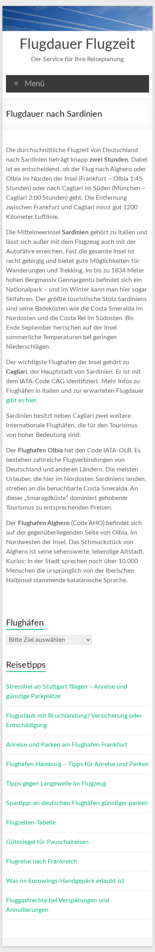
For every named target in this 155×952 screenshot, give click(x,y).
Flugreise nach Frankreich (41, 861)
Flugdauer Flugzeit (77, 44)
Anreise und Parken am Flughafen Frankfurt (67, 745)
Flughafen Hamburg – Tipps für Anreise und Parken (77, 764)
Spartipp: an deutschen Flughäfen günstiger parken (77, 803)
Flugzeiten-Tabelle (31, 822)
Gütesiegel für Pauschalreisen (47, 842)
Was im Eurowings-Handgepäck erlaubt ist (65, 881)
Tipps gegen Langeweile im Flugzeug (56, 783)
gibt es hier (21, 400)
